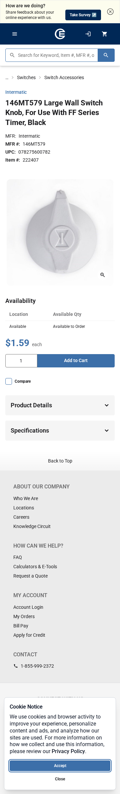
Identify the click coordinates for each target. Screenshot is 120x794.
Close (60, 779)
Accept (60, 765)
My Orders (24, 616)
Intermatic (16, 92)
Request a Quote (30, 576)
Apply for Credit (29, 635)
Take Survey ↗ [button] (83, 15)
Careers (21, 517)
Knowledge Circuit (32, 526)
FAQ (17, 557)
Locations (23, 507)
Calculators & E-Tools (35, 566)
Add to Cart (76, 360)
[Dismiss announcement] (110, 12)
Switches (26, 77)
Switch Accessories (64, 77)
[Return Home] (60, 34)
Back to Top (60, 460)
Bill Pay (20, 625)
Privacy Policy (68, 751)
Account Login (28, 607)
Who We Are (25, 498)
